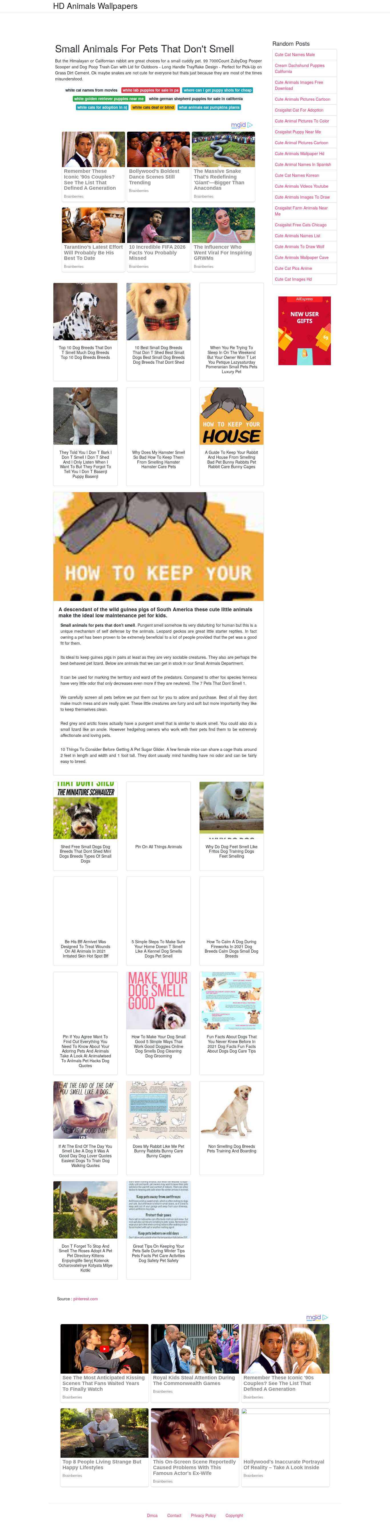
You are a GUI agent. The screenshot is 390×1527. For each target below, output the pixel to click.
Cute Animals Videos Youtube (301, 186)
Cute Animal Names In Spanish (303, 164)
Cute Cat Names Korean (297, 175)
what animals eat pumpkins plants (209, 107)
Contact (174, 1515)
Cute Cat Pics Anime (293, 268)
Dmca (152, 1515)
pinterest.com (85, 1298)
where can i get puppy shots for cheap (218, 90)
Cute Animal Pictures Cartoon (301, 142)
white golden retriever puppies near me (109, 98)
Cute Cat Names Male (295, 54)
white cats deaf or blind (153, 107)
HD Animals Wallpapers (95, 5)
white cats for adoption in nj (102, 107)
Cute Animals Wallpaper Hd (299, 153)
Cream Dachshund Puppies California (300, 68)
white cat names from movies (91, 90)
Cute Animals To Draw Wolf (299, 246)
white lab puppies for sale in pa (150, 90)
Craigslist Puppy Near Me (298, 131)
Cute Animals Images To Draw (302, 197)
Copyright (234, 1515)
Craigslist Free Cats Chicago (301, 225)
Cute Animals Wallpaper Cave (302, 257)
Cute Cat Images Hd (293, 279)
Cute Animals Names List (297, 235)
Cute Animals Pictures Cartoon (302, 99)
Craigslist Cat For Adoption (299, 110)
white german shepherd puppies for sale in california (196, 98)
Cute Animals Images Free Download (299, 85)
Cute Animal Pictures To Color (302, 121)
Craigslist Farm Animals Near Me (301, 211)
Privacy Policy (203, 1515)
